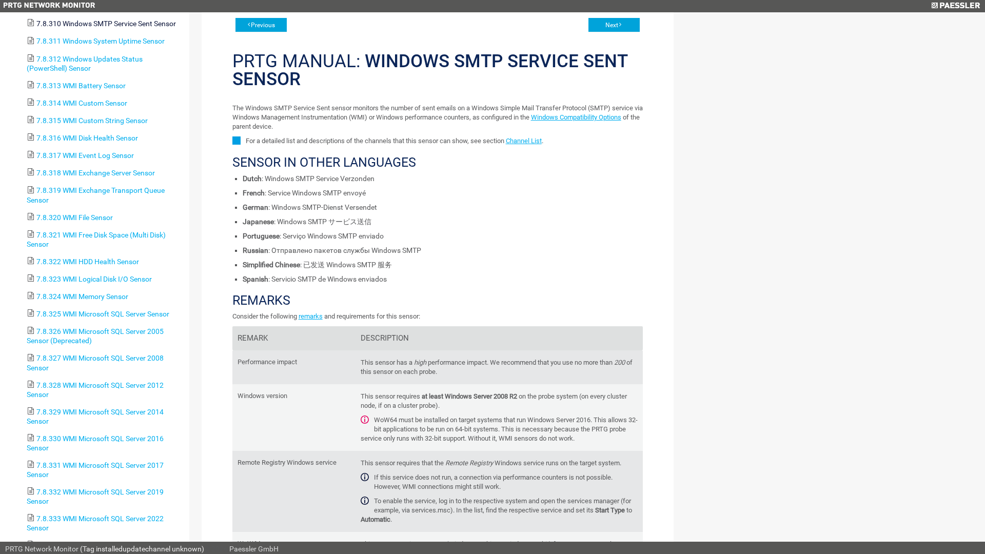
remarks (311, 316)
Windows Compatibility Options (576, 117)
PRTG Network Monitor (41, 549)
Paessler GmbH (254, 549)
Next (611, 25)
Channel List (524, 141)
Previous (263, 25)
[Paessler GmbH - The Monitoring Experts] (955, 6)
